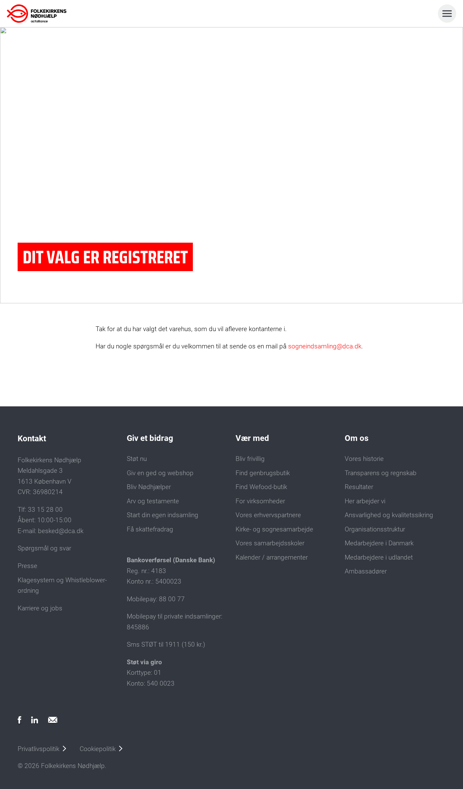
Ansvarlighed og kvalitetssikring (389, 515)
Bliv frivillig (250, 459)
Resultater (359, 487)
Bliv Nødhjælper (149, 487)
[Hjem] (36, 13)
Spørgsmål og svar (44, 548)
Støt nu (137, 459)
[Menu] (447, 13)
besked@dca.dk (60, 531)
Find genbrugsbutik (263, 473)
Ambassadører (366, 571)
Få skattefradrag (150, 529)
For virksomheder (260, 501)
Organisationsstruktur (375, 529)
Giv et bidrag (150, 438)
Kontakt (32, 438)
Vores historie (364, 459)
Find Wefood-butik (261, 487)
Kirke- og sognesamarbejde (274, 529)
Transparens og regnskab (381, 473)
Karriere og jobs (40, 608)
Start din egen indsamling (162, 515)
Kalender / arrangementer (272, 557)
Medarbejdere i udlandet (379, 557)
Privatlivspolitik (38, 749)
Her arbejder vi (365, 501)
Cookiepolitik (98, 749)
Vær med (252, 438)
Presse (27, 566)
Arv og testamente (153, 501)
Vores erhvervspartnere (268, 515)
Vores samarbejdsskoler (270, 543)
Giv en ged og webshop (160, 473)
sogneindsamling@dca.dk (324, 346)
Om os (356, 438)
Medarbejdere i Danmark (379, 543)
